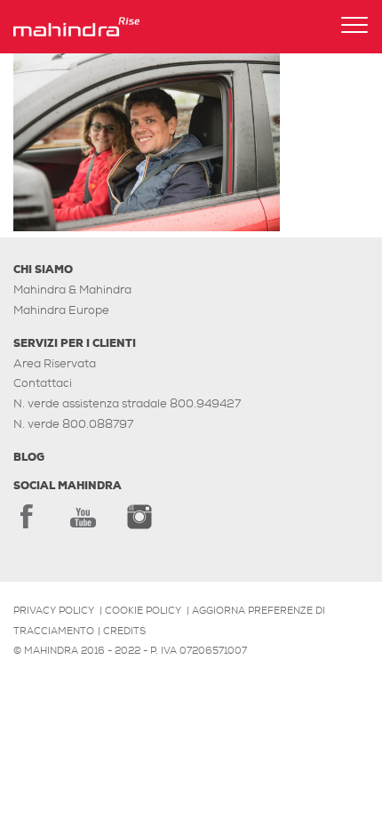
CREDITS (124, 630)
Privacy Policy (53, 610)
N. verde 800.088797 (73, 423)
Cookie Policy (143, 610)
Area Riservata (54, 363)
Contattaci (42, 382)
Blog (28, 457)
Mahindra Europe (61, 310)
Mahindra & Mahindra (72, 289)
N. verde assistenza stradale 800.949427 (127, 403)
